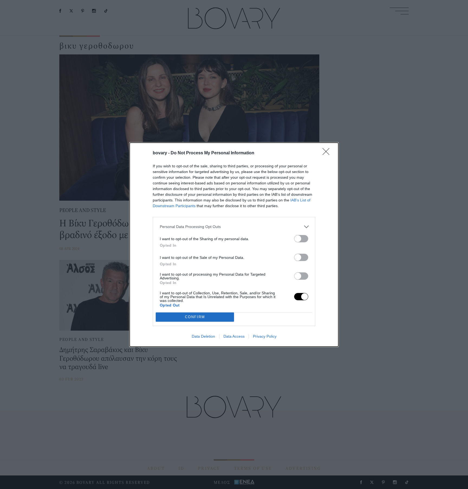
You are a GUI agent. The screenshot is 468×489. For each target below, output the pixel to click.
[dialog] (234, 245)
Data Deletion (203, 336)
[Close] (328, 153)
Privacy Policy (265, 336)
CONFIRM (195, 317)
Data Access (234, 336)
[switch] (301, 238)
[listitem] (234, 227)
